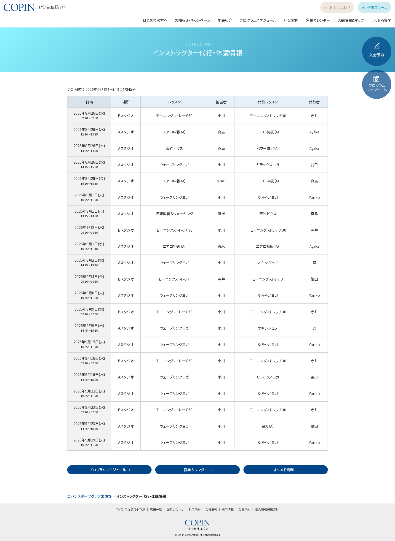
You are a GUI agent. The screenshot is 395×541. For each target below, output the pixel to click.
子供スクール (377, 7)
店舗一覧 (156, 509)
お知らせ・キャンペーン (192, 20)
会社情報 (211, 509)
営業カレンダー (318, 20)
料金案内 (291, 20)
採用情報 (228, 509)
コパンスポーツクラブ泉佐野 (89, 496)
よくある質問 (381, 20)
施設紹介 (225, 20)
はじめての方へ (155, 20)
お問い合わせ (339, 7)
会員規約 (244, 509)
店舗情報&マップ (350, 20)
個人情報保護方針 (267, 509)
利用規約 (194, 509)
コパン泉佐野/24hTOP (130, 509)
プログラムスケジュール (258, 20)
